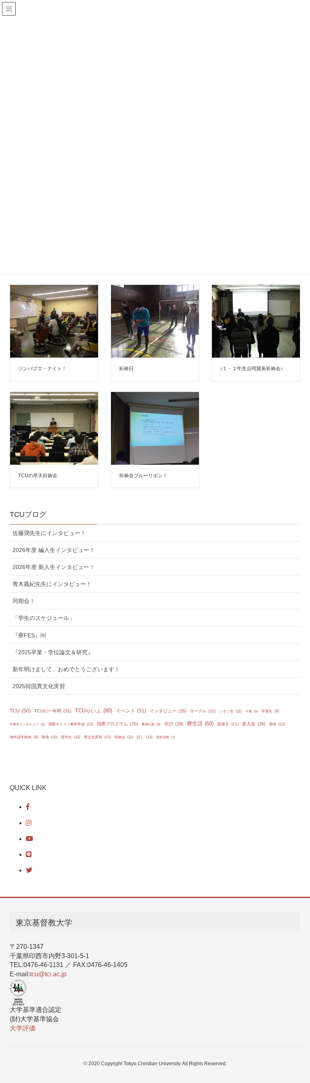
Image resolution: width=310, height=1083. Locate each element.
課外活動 (165, 737)
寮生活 (200, 724)
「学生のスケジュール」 (44, 618)
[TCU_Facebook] (28, 806)
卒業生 (270, 711)
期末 (277, 724)
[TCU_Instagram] (28, 823)
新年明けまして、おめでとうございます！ (66, 669)
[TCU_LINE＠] (28, 854)
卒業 (251, 711)
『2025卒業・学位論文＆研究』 (53, 652)
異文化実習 (97, 737)
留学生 (70, 737)
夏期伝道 (151, 724)
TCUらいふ (93, 711)
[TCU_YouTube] (29, 838)
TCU (20, 711)
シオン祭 (230, 711)
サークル (203, 711)
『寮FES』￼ (29, 635)
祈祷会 (123, 737)
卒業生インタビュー (27, 724)
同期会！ (24, 601)
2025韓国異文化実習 (39, 686)
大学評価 (23, 1028)
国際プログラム (117, 723)
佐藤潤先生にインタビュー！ (49, 533)
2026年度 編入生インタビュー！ (54, 550)
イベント (131, 711)
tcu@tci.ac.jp (48, 974)
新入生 (254, 723)
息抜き (228, 724)
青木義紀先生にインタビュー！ (52, 584)
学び (173, 723)
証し (145, 737)
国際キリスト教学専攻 (70, 724)
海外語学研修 (24, 737)
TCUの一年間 (52, 710)
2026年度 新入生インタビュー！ (54, 567)
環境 (49, 737)
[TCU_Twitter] (29, 870)
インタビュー (168, 710)
